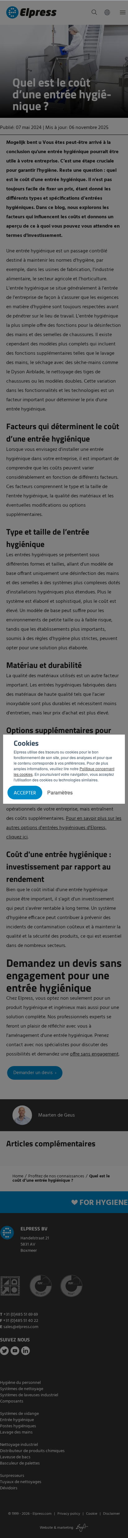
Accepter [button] (25, 793)
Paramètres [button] (60, 792)
